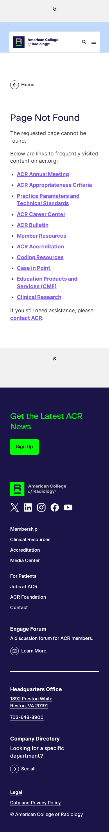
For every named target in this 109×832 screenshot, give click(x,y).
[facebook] (54, 507)
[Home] (36, 42)
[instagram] (41, 507)
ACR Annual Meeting (43, 174)
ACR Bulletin (33, 225)
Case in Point (34, 268)
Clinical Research (39, 297)
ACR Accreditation (41, 246)
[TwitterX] (14, 507)
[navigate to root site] (54, 489)
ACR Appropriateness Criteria (54, 185)
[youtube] (68, 507)
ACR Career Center (41, 214)
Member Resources (41, 236)
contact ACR (26, 318)
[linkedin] (28, 507)
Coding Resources (40, 257)
